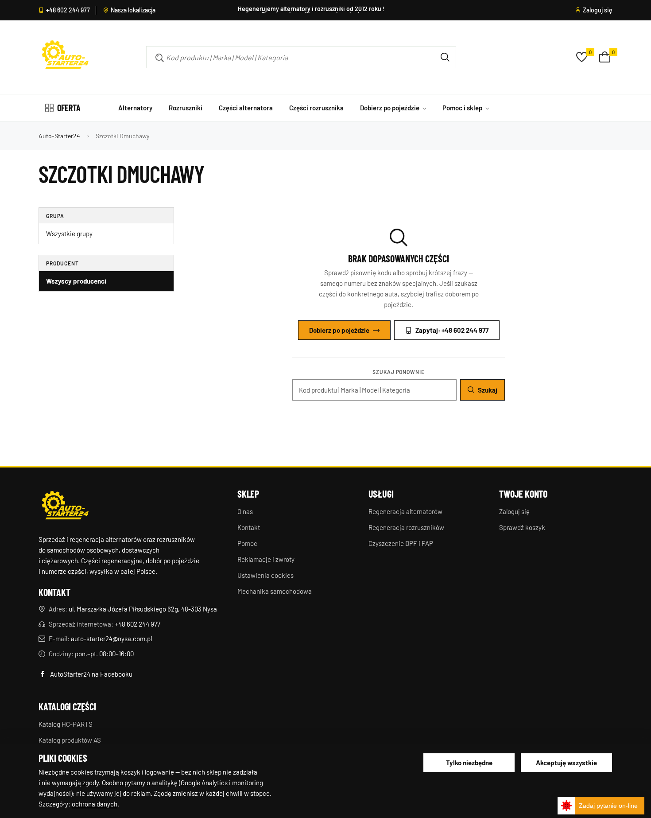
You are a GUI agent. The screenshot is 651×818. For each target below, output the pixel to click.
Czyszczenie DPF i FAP (400, 543)
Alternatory (135, 108)
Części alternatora (246, 108)
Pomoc (247, 543)
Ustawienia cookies (265, 575)
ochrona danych (94, 804)
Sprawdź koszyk (522, 527)
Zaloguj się (597, 10)
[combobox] (288, 57)
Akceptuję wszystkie (566, 763)
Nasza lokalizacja (133, 10)
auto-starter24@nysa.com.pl (111, 639)
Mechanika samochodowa (274, 591)
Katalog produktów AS (70, 740)
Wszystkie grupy (69, 234)
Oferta (69, 107)
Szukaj (487, 390)
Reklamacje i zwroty (265, 559)
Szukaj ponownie (398, 372)
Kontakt (248, 527)
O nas (245, 511)
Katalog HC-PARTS (66, 724)
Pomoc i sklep (463, 108)
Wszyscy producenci (76, 281)
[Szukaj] (445, 57)
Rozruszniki (185, 108)
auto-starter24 (59, 136)
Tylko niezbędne (469, 763)
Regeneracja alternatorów (405, 511)
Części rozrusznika (316, 108)
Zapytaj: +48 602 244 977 (451, 330)
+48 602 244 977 (68, 10)
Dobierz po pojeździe (390, 108)
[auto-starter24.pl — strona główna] (65, 506)
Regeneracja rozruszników (406, 527)
